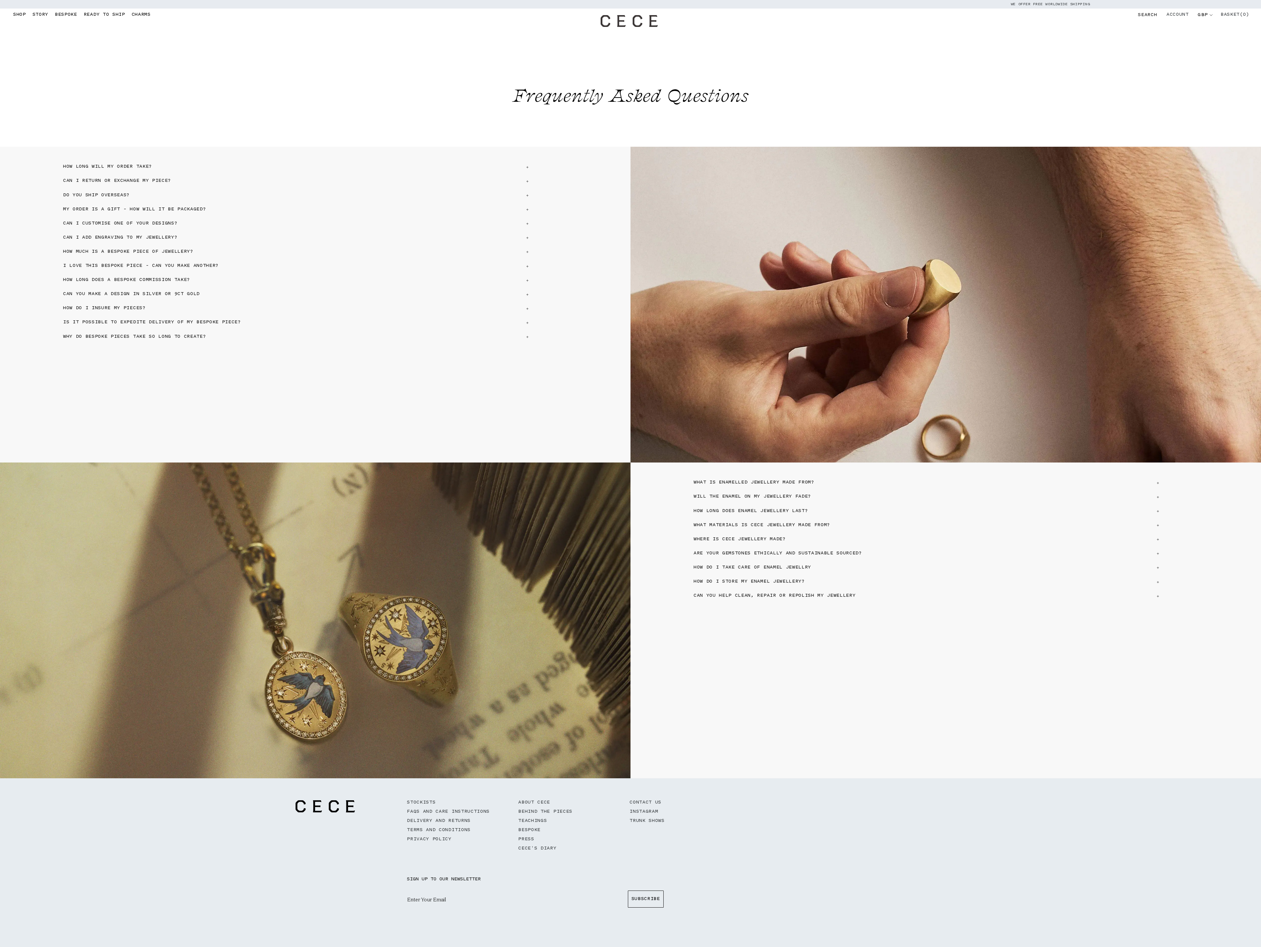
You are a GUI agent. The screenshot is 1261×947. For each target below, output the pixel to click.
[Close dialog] (752, 420)
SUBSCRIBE (527, 497)
